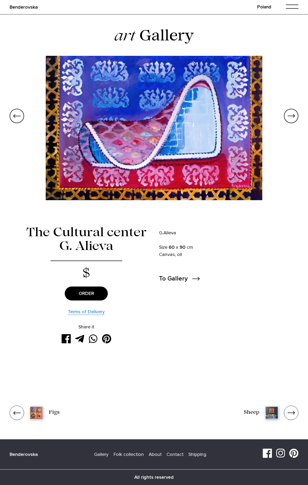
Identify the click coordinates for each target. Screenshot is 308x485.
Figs (54, 412)
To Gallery (173, 278)
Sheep (251, 412)
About (155, 454)
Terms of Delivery (86, 312)
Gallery (101, 454)
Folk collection (128, 454)
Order (86, 293)
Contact (175, 454)
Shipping (197, 454)
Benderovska (24, 7)
